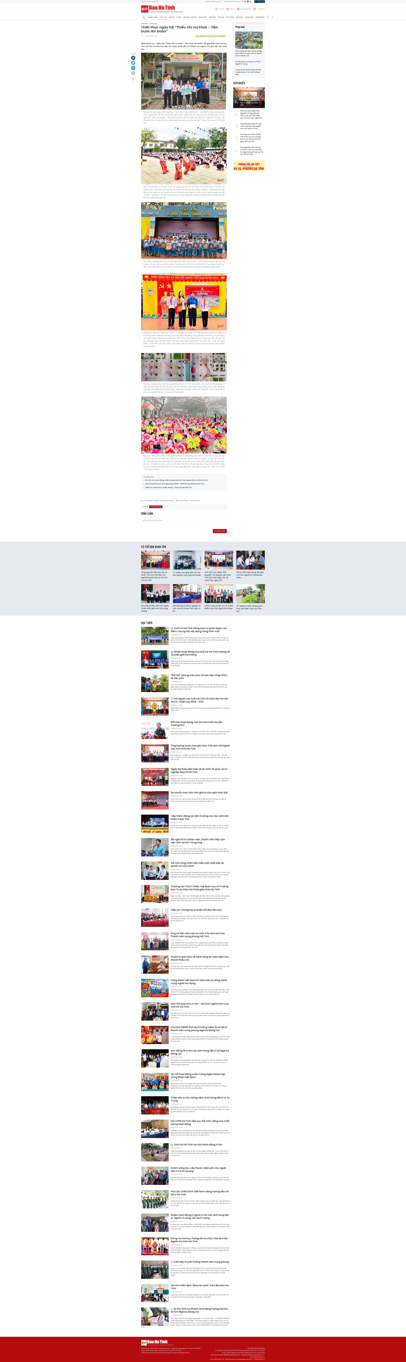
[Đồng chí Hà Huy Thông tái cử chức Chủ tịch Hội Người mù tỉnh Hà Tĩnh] (155, 1246)
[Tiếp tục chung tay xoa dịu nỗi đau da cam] (155, 917)
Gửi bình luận (220, 531)
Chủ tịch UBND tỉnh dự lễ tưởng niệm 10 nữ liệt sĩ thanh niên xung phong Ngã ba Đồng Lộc (199, 1029)
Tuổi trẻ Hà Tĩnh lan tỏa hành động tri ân (197, 1144)
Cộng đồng (260, 17)
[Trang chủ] (143, 17)
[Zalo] (251, 1)
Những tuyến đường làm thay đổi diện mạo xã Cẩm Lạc (249, 608)
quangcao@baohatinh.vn (244, 1359)
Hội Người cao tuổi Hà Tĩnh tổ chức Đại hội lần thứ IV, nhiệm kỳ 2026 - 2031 (250, 101)
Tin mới (221, 9)
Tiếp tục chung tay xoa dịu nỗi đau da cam (196, 910)
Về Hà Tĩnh (230, 17)
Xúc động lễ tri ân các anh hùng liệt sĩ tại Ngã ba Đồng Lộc (200, 1052)
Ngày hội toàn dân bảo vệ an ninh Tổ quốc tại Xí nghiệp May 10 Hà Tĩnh (199, 771)
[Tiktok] (245, 1)
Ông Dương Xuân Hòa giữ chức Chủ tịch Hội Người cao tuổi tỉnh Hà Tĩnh (251, 126)
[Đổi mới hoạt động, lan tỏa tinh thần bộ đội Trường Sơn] (155, 730)
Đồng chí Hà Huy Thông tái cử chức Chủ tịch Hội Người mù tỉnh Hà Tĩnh (199, 1240)
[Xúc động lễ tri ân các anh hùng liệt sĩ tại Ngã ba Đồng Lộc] (155, 1058)
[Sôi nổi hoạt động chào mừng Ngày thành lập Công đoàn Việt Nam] (155, 1082)
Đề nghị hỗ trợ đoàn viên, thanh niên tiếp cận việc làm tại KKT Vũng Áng (198, 841)
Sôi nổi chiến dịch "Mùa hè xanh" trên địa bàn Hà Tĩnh (199, 1287)
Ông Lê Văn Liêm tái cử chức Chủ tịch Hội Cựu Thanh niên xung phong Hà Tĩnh (198, 935)
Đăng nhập (261, 1)
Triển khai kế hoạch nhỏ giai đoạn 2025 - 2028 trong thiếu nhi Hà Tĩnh (174, 484)
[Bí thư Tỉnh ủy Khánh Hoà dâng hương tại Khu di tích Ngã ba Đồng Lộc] (155, 1316)
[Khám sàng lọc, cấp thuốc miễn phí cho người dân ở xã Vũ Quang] (155, 1176)
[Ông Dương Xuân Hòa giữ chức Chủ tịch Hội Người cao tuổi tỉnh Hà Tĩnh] (155, 753)
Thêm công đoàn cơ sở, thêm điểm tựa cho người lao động (219, 607)
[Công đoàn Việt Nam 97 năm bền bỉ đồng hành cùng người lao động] (155, 988)
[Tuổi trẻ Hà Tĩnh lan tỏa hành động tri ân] (155, 1152)
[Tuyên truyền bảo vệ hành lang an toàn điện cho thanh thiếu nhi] (155, 964)
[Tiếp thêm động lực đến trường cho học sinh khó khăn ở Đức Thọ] (155, 824)
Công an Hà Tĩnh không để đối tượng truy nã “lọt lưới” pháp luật (248, 72)
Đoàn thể (153, 23)
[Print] (133, 73)
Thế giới (221, 17)
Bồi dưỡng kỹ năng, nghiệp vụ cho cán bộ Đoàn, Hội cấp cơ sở (187, 608)
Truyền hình (261, 9)
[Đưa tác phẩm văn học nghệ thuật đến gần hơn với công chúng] (155, 593)
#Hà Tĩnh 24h (195, 501)
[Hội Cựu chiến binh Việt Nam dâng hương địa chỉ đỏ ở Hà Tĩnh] (155, 1199)
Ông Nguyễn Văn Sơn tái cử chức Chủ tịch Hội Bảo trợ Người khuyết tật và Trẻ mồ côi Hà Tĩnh (251, 151)
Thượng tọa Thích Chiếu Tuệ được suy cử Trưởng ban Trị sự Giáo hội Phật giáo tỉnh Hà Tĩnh (250, 138)
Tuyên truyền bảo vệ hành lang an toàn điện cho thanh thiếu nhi (200, 958)
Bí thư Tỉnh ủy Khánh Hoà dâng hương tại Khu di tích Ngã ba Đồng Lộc (199, 1310)
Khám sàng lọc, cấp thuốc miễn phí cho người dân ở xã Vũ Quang (198, 1170)
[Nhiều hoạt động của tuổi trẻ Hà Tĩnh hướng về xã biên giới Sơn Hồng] (155, 659)
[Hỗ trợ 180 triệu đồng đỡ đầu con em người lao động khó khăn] (250, 560)
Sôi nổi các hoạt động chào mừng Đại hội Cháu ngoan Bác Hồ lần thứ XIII (176, 480)
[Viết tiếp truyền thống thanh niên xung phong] (155, 1269)
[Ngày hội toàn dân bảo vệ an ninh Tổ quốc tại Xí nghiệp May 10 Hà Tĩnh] (155, 777)
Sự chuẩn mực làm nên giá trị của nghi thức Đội (199, 792)
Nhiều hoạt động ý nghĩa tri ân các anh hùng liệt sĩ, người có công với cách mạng (200, 1217)
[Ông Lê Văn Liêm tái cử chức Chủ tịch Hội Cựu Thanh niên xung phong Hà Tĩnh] (155, 941)
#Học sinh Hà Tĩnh (182, 501)
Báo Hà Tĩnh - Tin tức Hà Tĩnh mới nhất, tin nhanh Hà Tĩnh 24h (162, 9)
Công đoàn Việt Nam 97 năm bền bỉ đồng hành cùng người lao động (199, 982)
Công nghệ (249, 17)
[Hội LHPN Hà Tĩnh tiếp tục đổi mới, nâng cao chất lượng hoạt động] (155, 1129)
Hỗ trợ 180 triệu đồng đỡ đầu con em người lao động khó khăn (250, 575)
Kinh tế (171, 17)
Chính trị (163, 17)
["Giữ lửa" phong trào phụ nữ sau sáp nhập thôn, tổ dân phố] (155, 683)
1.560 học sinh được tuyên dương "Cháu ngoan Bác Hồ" (168, 487)
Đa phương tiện (246, 9)
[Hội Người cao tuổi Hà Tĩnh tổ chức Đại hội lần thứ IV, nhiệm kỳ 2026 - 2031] (155, 706)
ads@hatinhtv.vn (259, 1359)
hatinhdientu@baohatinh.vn (255, 1355)
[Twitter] (133, 63)
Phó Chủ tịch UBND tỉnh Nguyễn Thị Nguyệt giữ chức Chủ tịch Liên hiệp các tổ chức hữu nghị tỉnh (251, 114)
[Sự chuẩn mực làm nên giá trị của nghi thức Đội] (155, 800)
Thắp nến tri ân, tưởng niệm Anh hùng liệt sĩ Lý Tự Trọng (200, 1099)
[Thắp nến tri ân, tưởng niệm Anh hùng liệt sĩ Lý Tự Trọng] (155, 1105)
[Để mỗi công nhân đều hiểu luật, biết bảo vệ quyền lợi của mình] (155, 871)
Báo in (232, 9)
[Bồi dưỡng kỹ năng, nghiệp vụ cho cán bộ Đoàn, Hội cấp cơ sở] (187, 593)
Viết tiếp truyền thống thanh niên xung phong (201, 1262)
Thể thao (212, 17)
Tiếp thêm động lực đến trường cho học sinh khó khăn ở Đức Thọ (200, 818)
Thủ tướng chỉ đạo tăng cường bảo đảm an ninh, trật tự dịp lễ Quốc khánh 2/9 (248, 53)
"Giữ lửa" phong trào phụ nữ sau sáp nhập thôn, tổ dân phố (199, 677)
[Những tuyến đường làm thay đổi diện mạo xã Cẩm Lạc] (250, 593)
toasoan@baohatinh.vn (257, 1357)
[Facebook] (242, 2)
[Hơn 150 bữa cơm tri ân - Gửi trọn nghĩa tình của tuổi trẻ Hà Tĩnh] (155, 1011)
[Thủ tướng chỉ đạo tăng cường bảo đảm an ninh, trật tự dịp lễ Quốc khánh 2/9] (249, 40)
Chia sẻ (133, 54)
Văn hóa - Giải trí (190, 17)
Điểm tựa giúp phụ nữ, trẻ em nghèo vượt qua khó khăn (187, 573)
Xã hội (178, 17)
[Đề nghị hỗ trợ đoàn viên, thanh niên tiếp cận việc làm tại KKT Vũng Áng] (155, 847)
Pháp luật (203, 17)
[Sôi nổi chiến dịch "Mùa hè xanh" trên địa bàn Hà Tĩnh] (155, 1293)
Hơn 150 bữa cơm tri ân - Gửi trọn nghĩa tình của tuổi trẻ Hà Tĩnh (199, 1005)
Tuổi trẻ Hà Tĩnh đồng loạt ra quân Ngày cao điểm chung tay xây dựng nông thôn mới (199, 630)
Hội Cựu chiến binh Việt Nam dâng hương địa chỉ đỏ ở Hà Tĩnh (200, 1193)
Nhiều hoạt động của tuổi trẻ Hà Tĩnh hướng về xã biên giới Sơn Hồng (200, 653)
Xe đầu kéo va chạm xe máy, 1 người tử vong (248, 62)
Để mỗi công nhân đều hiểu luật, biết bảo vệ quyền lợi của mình (197, 865)
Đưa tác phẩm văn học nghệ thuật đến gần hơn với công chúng (155, 608)
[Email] (133, 68)
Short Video (153, 17)
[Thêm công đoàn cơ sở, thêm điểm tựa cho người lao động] (219, 593)
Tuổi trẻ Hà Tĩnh (155, 507)
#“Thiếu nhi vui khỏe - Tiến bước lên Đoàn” (159, 501)
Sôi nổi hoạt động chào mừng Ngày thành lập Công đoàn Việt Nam (198, 1076)
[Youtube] (248, 2)
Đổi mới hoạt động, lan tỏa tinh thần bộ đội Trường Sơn (196, 724)
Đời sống (239, 17)
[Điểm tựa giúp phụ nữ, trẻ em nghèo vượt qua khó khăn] (187, 560)
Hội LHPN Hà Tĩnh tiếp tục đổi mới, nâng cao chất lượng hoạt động (200, 1123)
